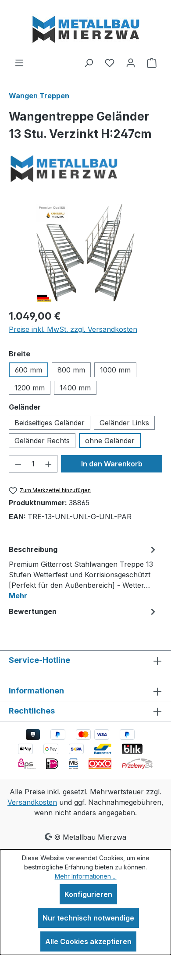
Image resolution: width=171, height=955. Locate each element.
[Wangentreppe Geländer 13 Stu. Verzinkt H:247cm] (85, 252)
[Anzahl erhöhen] (48, 463)
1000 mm (115, 369)
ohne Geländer (110, 440)
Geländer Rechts (42, 440)
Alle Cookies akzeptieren (88, 941)
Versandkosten (32, 802)
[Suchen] (88, 62)
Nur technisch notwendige (88, 918)
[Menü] (19, 62)
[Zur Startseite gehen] (85, 28)
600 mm (28, 369)
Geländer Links (124, 422)
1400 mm (75, 387)
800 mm (71, 369)
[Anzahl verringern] (18, 463)
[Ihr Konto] (130, 62)
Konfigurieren (88, 894)
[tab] (83, 572)
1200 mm (29, 387)
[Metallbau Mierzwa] (85, 168)
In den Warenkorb (111, 463)
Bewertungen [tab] (33, 611)
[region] (85, 252)
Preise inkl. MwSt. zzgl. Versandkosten (73, 329)
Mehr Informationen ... (86, 876)
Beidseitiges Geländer (49, 422)
